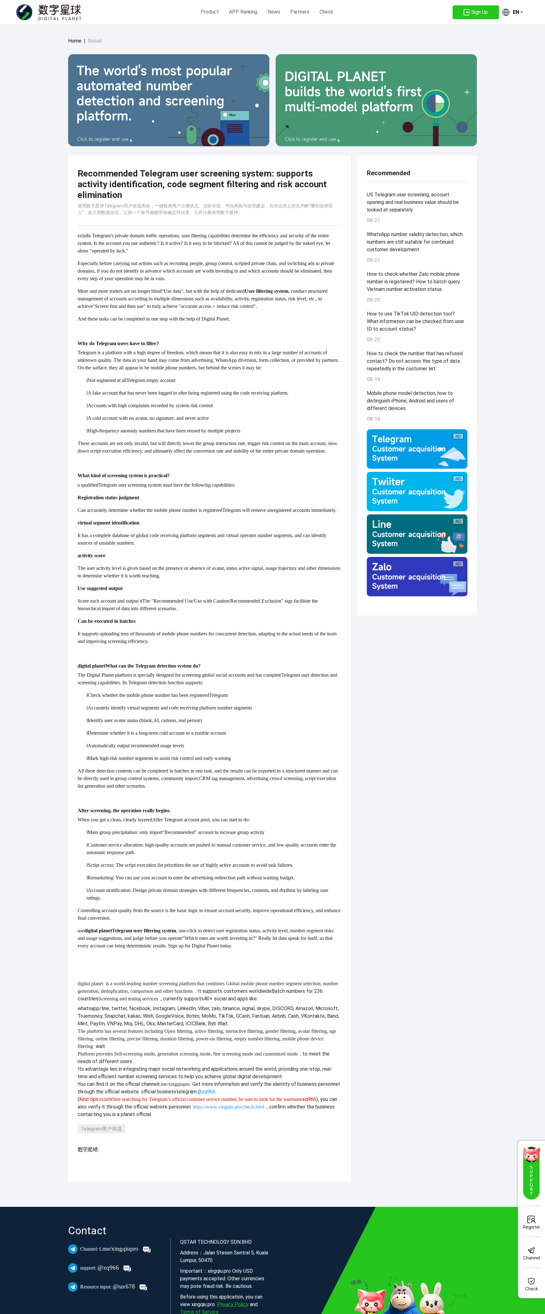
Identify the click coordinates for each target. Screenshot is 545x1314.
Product (210, 12)
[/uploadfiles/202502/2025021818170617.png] (417, 534)
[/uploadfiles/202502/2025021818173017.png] (417, 491)
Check (326, 12)
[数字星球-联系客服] (531, 1173)
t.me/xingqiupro (110, 1248)
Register (531, 1227)
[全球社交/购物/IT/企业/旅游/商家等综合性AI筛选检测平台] (168, 100)
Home (74, 41)
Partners (299, 12)
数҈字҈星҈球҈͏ (88, 1149)
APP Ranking (243, 12)
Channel (531, 1258)
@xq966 (100, 1267)
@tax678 (108, 1286)
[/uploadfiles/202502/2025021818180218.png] (417, 576)
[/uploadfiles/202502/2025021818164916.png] (417, 449)
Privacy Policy (233, 1304)
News (273, 12)
